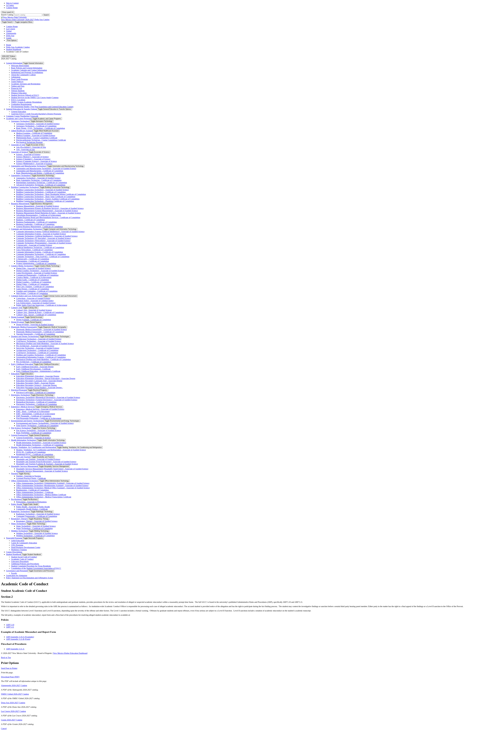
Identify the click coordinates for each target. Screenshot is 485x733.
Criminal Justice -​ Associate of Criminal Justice (35, 301)
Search (46, 15)
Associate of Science (19, 152)
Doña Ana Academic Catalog (18, 47)
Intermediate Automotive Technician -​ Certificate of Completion (41, 182)
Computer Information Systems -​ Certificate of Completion (39, 252)
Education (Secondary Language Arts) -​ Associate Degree (39, 381)
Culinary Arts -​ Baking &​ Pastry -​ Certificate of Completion (40, 312)
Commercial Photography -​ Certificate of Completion (37, 275)
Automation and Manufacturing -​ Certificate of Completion (39, 171)
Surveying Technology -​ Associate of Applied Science (37, 348)
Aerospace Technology (20, 121)
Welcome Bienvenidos (20, 66)
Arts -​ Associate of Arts (25, 149)
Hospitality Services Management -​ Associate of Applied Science (42, 471)
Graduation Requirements (21, 104)
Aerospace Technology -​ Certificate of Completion (36, 126)
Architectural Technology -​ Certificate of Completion (37, 350)
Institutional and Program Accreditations (27, 72)
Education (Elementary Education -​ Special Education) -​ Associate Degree (45, 378)
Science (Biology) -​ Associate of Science (32, 157)
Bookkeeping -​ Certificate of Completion (32, 490)
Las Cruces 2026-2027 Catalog (13, 711)
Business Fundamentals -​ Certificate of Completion (36, 222)
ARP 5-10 (10, 625)
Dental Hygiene (17, 322)
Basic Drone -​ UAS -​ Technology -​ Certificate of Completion (40, 128)
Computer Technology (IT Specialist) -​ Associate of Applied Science (43, 238)
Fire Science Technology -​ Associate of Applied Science (38, 430)
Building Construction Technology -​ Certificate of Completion (41, 192)
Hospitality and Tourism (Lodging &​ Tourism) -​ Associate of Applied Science (47, 464)
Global (8, 31)
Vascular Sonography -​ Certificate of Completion (35, 334)
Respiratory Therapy (19, 519)
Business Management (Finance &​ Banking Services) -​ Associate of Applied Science (50, 208)
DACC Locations (18, 100)
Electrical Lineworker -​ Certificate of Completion (35, 392)
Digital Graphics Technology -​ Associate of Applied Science (40, 271)
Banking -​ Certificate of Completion (30, 220)
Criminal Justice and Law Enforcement (26, 296)
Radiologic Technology (20, 511)
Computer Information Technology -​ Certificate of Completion (41, 254)
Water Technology (18, 524)
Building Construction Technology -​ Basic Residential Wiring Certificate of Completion (51, 194)
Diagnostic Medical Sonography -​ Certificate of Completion (40, 332)
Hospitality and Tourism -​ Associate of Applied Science (38, 459)
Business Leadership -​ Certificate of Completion (35, 224)
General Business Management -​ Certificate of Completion (39, 227)
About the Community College (23, 75)
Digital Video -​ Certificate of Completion (32, 284)
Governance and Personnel (17, 571)
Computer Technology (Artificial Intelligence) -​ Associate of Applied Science (47, 236)
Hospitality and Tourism (20, 457)
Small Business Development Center (25, 547)
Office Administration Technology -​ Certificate (34, 492)
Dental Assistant (17, 317)
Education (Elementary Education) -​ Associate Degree (37, 376)
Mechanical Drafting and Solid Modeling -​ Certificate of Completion (43, 359)
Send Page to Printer (9, 668)
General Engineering (19, 435)
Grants (8, 38)
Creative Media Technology (22, 266)
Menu (23, 22)
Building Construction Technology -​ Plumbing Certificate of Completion (45, 201)
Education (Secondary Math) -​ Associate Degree (35, 383)
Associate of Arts (18, 145)
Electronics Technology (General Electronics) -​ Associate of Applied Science (46, 400)
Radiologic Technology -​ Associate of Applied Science (38, 514)
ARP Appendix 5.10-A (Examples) (20, 637)
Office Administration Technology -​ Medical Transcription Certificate (43, 497)
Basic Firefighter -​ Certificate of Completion (33, 433)
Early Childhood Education (22, 364)
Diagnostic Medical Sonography (24, 327)
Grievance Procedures (20, 561)
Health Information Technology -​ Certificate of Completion (39, 445)
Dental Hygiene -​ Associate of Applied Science (35, 324)
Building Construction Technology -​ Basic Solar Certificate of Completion (45, 197)
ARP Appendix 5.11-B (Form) (18, 639)
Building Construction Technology (25, 187)
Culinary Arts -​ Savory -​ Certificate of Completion (36, 315)
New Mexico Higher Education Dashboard (70, 653)
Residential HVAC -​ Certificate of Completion (34, 454)
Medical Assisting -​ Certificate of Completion (34, 133)
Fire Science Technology (21, 428)
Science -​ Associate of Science (28, 154)
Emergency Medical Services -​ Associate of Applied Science (40, 409)
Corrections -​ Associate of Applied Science (33, 298)
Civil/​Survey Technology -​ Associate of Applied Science (38, 341)
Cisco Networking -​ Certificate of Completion (34, 250)
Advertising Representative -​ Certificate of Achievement (38, 215)
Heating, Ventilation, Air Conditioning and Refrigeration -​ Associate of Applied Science (51, 450)
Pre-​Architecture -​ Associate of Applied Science (35, 346)
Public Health (16, 504)
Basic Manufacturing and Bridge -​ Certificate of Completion (40, 173)
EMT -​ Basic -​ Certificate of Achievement (33, 411)
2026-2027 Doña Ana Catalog (37, 19)
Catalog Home (12, 8)
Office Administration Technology (24, 481)
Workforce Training (19, 550)
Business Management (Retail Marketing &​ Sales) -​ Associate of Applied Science (48, 213)
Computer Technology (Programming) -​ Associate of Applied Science (44, 243)
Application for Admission (16, 575)
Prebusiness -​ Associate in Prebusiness (31, 502)
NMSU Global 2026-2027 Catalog (15, 694)
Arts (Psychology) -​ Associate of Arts (31, 147)
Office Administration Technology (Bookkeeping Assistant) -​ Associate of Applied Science (52, 485)
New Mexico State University (13, 19)
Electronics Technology (20, 395)
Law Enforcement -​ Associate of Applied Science (35, 303)
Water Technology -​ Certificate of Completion (34, 528)
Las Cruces (10, 29)
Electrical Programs (19, 390)
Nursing (14, 473)
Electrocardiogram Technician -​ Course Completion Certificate (41, 140)
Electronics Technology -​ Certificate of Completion (36, 404)
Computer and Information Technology (26, 229)
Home (8, 45)
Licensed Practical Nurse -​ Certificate (31, 478)
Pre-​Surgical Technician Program (29, 142)
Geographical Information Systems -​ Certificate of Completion (41, 357)
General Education (18, 111)
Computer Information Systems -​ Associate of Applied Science (41, 234)
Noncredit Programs (14, 538)
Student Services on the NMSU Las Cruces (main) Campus (34, 97)
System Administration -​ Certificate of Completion (36, 263)
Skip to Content (12, 3)
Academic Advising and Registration (25, 84)
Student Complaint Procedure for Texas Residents (31, 566)
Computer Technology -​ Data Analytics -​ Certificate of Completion (42, 257)
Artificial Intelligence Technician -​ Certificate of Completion (40, 247)
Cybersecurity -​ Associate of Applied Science (34, 245)
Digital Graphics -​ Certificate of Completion (33, 282)
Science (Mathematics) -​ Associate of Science (34, 163)
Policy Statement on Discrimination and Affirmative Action (29, 578)
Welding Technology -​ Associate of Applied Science (37, 533)
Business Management (20, 203)
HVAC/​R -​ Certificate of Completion (31, 452)
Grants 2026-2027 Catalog (11, 720)
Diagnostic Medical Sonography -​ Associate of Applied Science (41, 329)
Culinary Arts (16, 308)
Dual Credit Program (19, 79)
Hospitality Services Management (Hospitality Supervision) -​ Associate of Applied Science (52, 469)
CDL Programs (17, 545)
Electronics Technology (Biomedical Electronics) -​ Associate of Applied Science (48, 397)
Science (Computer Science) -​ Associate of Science (36, 161)
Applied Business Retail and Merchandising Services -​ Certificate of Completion (48, 217)
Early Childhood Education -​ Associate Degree (35, 367)
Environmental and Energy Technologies (27, 421)
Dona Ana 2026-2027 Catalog (13, 703)
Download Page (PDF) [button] (10, 677)
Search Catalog (7, 15)
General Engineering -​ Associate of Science (33, 438)
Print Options (12, 40)
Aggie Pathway (17, 81)
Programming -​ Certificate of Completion (32, 261)
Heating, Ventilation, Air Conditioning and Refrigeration (33, 447)
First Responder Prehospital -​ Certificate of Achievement (38, 418)
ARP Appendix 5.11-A (15, 649)
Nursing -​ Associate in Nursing (28, 476)
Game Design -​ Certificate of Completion (32, 289)
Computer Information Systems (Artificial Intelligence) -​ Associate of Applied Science (50, 231)
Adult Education (17, 540)
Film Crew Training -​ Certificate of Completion (35, 287)
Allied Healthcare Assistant (22, 131)
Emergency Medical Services (22, 407)
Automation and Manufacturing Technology (28, 166)
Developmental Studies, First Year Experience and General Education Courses (42, 107)
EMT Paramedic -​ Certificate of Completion (33, 416)
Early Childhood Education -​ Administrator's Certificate (38, 371)
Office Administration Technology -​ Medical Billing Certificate (41, 495)
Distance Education (19, 93)
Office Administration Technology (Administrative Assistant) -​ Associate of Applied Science (52, 483)
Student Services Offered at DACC (25, 95)
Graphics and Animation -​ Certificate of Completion (36, 291)
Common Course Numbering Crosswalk (22, 116)
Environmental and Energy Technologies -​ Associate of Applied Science (45, 423)
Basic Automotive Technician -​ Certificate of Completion (39, 180)
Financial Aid (16, 88)
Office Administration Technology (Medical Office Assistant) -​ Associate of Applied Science (53, 488)
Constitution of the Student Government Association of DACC (36, 568)
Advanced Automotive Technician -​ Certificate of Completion (40, 185)
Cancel (4, 728)
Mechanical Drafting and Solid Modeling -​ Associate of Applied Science (45, 343)
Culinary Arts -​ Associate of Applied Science (34, 310)
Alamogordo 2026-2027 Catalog (14, 685)
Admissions (15, 77)
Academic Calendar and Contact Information (29, 70)
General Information (14, 63)
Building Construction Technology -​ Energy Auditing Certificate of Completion (47, 199)
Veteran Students (18, 91)
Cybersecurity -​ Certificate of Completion (32, 259)
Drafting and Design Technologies (25, 336)
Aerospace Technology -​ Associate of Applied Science (37, 124)
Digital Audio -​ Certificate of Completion (32, 280)
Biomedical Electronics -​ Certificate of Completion (36, 402)
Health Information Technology (23, 440)
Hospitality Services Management (24, 466)
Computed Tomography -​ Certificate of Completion (36, 516)
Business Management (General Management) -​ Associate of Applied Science (47, 211)
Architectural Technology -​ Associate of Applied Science (38, 339)
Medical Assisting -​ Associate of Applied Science (35, 135)
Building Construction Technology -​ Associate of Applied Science (42, 190)
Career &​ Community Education (24, 543)
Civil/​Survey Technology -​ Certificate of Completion (37, 353)
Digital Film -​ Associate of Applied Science (33, 268)
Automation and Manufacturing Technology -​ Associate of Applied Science (46, 168)
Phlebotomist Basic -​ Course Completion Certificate (36, 138)
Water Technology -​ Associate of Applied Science (36, 526)
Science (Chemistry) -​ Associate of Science (33, 159)
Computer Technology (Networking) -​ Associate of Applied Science (43, 241)
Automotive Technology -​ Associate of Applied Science (38, 178)
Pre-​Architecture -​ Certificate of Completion (33, 362)
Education (15, 374)
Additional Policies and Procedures (25, 564)
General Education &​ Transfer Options (21, 109)
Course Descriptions (14, 552)
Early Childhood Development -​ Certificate (33, 369)
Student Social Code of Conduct (24, 557)
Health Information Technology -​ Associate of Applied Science (41, 443)
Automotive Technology (21, 175)
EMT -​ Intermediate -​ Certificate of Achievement (35, 414)
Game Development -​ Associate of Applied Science (36, 273)
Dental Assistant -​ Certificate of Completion (33, 320)
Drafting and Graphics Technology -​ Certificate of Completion (41, 355)
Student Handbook (13, 49)
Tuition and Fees (17, 86)
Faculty (14, 573)
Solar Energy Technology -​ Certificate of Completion (37, 425)
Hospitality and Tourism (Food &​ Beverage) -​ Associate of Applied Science (46, 462)
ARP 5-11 (10, 627)
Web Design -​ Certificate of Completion (32, 293)
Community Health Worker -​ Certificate (32, 509)
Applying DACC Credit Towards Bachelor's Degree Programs (36, 114)
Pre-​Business (16, 499)
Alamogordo (11, 33)
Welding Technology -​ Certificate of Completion (35, 536)
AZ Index (10, 5)
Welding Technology (19, 531)
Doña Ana (10, 36)
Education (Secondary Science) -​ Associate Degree (36, 385)
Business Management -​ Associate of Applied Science (37, 206)
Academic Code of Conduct (22, 559)
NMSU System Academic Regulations (26, 102)
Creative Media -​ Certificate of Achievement (33, 277)
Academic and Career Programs (18, 118)
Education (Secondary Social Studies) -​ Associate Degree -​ (39, 387)
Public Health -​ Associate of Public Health (33, 507)
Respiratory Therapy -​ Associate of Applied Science (36, 521)
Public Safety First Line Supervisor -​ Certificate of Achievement (41, 305)
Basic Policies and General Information (26, 68)
